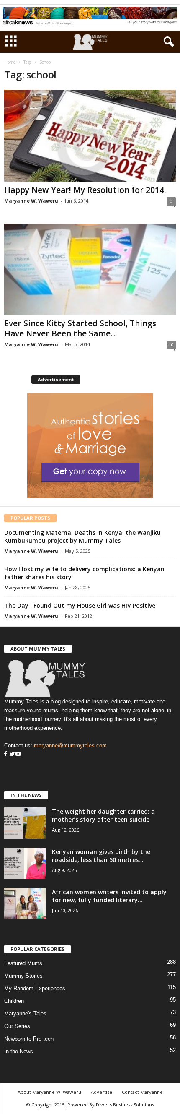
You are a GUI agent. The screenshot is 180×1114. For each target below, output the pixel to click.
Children (14, 1001)
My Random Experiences (34, 988)
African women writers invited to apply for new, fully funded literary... (109, 896)
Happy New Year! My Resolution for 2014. (85, 190)
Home (9, 62)
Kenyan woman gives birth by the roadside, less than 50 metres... (101, 856)
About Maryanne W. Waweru (49, 1092)
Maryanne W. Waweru (31, 201)
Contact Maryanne (142, 1092)
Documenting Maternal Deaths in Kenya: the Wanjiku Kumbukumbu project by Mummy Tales (82, 536)
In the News (18, 1051)
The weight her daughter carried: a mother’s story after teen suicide (103, 815)
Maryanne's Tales (25, 1013)
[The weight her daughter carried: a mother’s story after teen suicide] (25, 823)
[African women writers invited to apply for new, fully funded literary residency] (25, 903)
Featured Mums (23, 963)
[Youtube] (18, 754)
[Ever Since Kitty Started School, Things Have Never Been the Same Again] (90, 269)
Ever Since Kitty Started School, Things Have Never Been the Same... (80, 328)
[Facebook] (5, 754)
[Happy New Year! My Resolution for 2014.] (90, 136)
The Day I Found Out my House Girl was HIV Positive (79, 605)
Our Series (17, 1026)
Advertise (101, 1092)
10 (171, 344)
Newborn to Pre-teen (29, 1039)
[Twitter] (11, 754)
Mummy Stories (23, 976)
